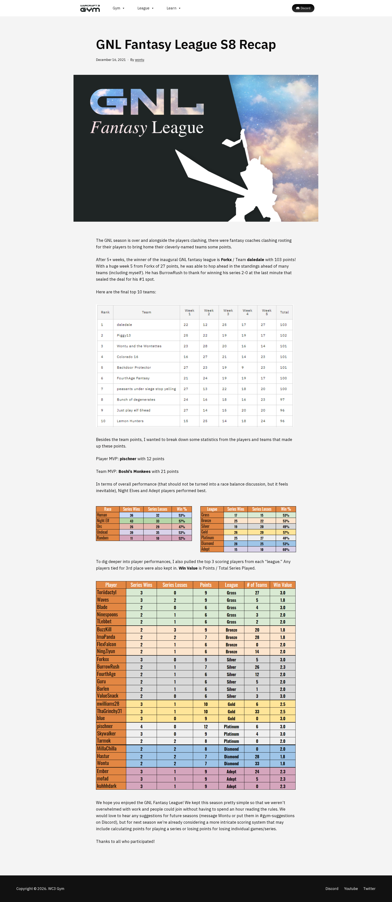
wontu (139, 60)
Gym (116, 8)
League (143, 8)
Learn (171, 8)
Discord (305, 8)
